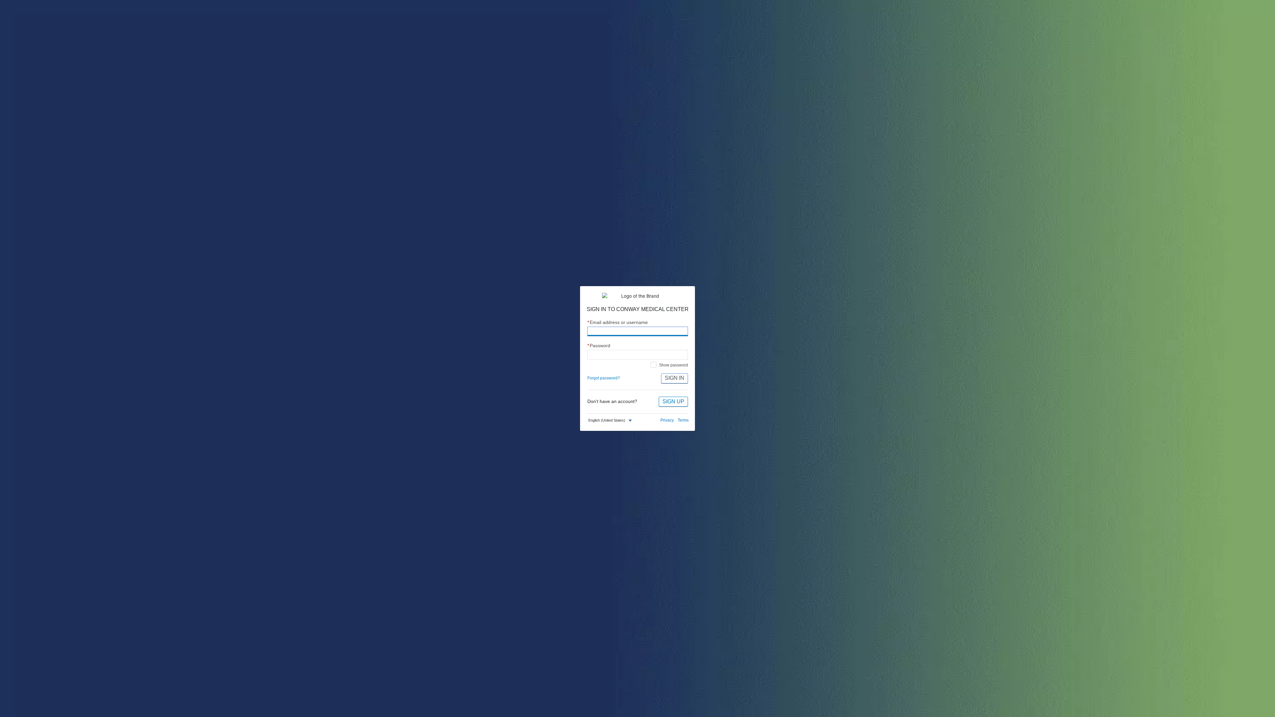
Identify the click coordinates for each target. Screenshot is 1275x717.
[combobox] (611, 420)
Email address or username (617, 322)
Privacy (667, 420)
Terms (683, 420)
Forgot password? (603, 378)
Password (599, 345)
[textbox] (606, 420)
